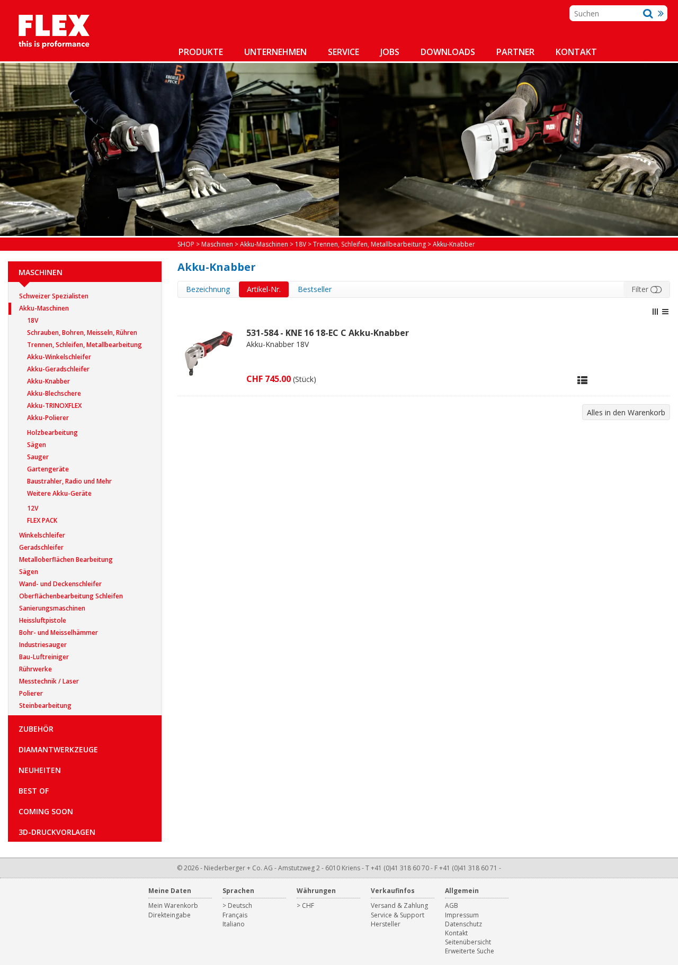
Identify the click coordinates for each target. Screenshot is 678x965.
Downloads (448, 52)
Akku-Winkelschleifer (59, 356)
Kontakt (576, 52)
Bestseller (315, 289)
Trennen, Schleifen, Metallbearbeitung (84, 344)
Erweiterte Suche (469, 950)
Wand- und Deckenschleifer (60, 583)
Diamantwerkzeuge (58, 749)
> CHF (305, 905)
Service (343, 52)
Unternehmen (275, 52)
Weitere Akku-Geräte (59, 493)
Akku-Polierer (48, 417)
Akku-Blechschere (54, 393)
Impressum (462, 915)
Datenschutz (463, 924)
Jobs (389, 52)
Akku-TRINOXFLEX (54, 405)
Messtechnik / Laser (49, 681)
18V (32, 320)
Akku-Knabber (48, 381)
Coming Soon (46, 811)
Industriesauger (43, 644)
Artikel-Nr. (264, 289)
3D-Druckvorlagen (57, 832)
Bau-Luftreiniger (44, 656)
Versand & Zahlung (399, 905)
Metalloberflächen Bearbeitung (66, 559)
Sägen (36, 444)
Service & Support (397, 915)
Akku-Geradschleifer (58, 369)
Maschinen (41, 272)
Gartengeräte (48, 469)
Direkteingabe (169, 915)
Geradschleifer (41, 547)
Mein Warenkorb (173, 905)
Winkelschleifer (42, 535)
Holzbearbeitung (52, 432)
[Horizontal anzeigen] (665, 311)
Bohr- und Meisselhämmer (58, 632)
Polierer (31, 693)
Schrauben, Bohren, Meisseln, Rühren (82, 332)
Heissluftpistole (42, 620)
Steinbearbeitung (45, 705)
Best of (34, 791)
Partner (515, 52)
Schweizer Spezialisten (53, 296)
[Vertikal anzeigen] (655, 311)
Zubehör (36, 729)
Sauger (38, 456)
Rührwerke (35, 668)
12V (32, 508)
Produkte (201, 52)
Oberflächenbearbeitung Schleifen (71, 595)
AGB (451, 905)
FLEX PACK (42, 520)
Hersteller (385, 924)
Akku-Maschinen (44, 308)
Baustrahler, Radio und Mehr (69, 481)
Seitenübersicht (468, 941)
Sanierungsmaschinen (52, 608)
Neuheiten (40, 770)
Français (234, 915)
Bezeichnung (208, 289)
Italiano (233, 924)
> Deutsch (237, 905)
